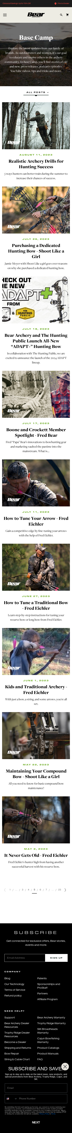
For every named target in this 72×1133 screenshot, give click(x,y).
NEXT (36, 1122)
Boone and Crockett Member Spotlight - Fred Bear (36, 432)
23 (59, 889)
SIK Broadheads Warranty (47, 1031)
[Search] (61, 14)
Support (9, 1017)
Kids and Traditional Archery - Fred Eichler (36, 689)
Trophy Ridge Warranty (51, 1023)
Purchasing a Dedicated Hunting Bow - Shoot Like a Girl (36, 251)
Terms (53, 1114)
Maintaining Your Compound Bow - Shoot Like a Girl (36, 773)
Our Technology (14, 984)
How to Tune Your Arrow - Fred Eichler (36, 521)
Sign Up (56, 958)
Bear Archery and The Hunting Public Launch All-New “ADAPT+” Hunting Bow (36, 341)
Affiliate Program (47, 999)
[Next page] (65, 890)
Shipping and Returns (17, 1047)
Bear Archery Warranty (51, 1017)
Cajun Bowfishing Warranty (48, 1040)
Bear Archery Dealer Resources (16, 1025)
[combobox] (11, 1098)
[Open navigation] (5, 15)
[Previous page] (5, 890)
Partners (42, 993)
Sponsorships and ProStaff (48, 986)
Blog (7, 978)
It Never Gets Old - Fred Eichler (36, 855)
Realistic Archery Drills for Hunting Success (36, 164)
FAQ (40, 1059)
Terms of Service (14, 989)
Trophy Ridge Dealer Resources (17, 1034)
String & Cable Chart (17, 1059)
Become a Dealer (15, 1042)
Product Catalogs (48, 1047)
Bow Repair (11, 1053)
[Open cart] (67, 14)
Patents (42, 978)
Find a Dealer (63, 3)
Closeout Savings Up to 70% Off (17, 3)
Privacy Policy (44, 1114)
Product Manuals (48, 1053)
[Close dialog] (65, 1066)
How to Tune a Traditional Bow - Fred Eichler (36, 605)
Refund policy (13, 995)
